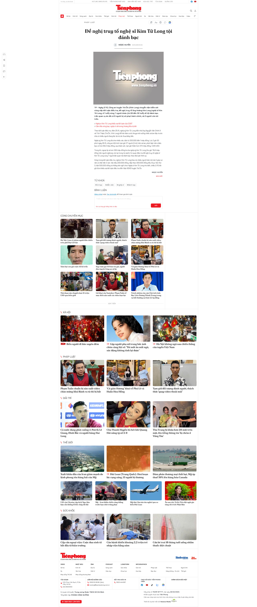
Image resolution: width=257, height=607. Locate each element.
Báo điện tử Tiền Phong (128, 8)
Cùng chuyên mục (72, 215)
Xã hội (68, 16)
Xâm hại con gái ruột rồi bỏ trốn (74, 266)
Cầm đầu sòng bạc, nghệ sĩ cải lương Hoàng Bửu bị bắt (116, 126)
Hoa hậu (181, 16)
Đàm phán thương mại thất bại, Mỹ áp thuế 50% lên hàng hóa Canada (174, 476)
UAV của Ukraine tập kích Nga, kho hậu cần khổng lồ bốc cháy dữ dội (75, 503)
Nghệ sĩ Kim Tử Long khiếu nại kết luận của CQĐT (114, 124)
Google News (170, 22)
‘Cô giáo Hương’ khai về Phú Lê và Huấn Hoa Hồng (145, 267)
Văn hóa (150, 16)
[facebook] (191, 1)
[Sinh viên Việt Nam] (182, 558)
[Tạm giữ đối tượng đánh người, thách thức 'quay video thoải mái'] (112, 228)
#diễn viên (109, 185)
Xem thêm (194, 16)
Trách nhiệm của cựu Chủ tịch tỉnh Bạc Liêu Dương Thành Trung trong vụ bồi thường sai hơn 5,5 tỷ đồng (146, 295)
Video (188, 16)
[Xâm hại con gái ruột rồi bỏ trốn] (77, 255)
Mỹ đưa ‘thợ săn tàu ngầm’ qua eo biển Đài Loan (144, 503)
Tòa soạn (158, 1)
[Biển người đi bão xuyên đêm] (82, 328)
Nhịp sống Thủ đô (66, 574)
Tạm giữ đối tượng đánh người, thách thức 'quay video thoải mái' (111, 241)
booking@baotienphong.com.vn (100, 585)
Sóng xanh (83, 16)
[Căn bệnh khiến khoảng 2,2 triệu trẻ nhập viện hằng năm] (128, 527)
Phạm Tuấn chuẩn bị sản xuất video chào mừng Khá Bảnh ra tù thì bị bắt (146, 241)
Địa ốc (91, 16)
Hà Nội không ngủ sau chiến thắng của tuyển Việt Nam (174, 345)
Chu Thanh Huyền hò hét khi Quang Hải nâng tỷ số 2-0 (127, 431)
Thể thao (130, 16)
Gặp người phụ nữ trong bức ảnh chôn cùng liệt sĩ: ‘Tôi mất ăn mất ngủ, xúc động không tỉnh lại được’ (128, 347)
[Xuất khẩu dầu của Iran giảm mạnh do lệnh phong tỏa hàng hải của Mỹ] (82, 459)
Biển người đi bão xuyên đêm (82, 344)
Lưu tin (4, 66)
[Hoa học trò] (193, 558)
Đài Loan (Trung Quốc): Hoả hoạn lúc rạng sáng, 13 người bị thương (127, 476)
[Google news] (164, 585)
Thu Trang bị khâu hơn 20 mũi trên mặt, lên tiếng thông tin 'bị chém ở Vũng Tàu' (172, 433)
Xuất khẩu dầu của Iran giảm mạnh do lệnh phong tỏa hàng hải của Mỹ (82, 476)
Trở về (4, 77)
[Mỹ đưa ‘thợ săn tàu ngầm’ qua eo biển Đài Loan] (146, 490)
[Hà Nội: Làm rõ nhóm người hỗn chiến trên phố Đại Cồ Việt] (77, 228)
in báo (161, 22)
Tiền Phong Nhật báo (117, 1)
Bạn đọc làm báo (72, 602)
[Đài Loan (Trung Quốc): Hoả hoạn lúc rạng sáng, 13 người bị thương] (128, 459)
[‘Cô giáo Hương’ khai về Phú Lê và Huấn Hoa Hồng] (147, 255)
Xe (145, 16)
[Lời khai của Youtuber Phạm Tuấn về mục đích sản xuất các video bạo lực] (112, 281)
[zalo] (158, 585)
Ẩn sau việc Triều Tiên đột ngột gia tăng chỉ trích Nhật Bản (179, 503)
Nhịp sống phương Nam (83, 574)
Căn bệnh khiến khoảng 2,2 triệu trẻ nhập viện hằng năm (127, 544)
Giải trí (158, 16)
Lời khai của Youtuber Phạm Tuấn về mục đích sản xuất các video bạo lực (111, 294)
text (156, 22)
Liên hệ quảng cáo (94, 580)
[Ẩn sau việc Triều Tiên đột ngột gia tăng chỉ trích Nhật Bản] (181, 490)
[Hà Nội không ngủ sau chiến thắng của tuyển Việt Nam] (174, 328)
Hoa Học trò (148, 1)
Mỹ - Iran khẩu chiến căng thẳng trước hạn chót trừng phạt (109, 503)
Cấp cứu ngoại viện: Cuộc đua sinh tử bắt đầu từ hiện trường (81, 544)
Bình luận (4, 71)
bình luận (165, 22)
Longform (125, 564)
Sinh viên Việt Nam (134, 1)
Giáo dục (165, 16)
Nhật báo (79, 564)
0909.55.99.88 (94, 582)
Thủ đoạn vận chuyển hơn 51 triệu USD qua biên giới (75, 294)
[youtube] (195, 1)
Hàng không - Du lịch (172, 571)
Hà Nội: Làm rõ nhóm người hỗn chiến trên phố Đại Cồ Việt (77, 241)
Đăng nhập (98, 194)
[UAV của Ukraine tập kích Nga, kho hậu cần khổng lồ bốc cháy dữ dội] (76, 490)
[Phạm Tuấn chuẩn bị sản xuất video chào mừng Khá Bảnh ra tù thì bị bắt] (147, 228)
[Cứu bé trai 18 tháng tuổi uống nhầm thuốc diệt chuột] (174, 527)
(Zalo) (102, 582)
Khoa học (173, 16)
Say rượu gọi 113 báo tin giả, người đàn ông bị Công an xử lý (110, 267)
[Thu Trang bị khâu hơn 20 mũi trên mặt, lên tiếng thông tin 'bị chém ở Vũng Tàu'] (174, 414)
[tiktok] (153, 585)
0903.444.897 (121, 582)
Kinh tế (75, 16)
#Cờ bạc (98, 185)
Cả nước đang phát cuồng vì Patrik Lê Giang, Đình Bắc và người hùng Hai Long (81, 433)
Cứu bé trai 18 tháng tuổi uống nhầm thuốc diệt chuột (173, 544)
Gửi (156, 205)
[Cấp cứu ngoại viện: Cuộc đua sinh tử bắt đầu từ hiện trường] (82, 527)
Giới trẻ (113, 16)
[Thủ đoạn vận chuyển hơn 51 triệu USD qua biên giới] (77, 281)
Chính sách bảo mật (179, 580)
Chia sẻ (4, 60)
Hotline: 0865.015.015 (99, 1)
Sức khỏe (98, 16)
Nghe (4, 54)
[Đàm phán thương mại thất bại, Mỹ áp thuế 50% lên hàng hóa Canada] (174, 459)
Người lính (138, 16)
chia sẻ (151, 22)
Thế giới (106, 16)
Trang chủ (62, 16)
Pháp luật (122, 16)
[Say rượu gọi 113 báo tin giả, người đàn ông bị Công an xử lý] (112, 255)
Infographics (141, 564)
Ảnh (92, 564)
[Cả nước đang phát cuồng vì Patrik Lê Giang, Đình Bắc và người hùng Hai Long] (82, 414)
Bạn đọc (153, 571)
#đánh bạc (131, 185)
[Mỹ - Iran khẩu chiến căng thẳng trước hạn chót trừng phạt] (111, 490)
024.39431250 (67, 587)
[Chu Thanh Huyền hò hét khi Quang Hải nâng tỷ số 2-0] (128, 414)
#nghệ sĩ (120, 185)
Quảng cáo (169, 1)
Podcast (109, 564)
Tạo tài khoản (111, 194)
